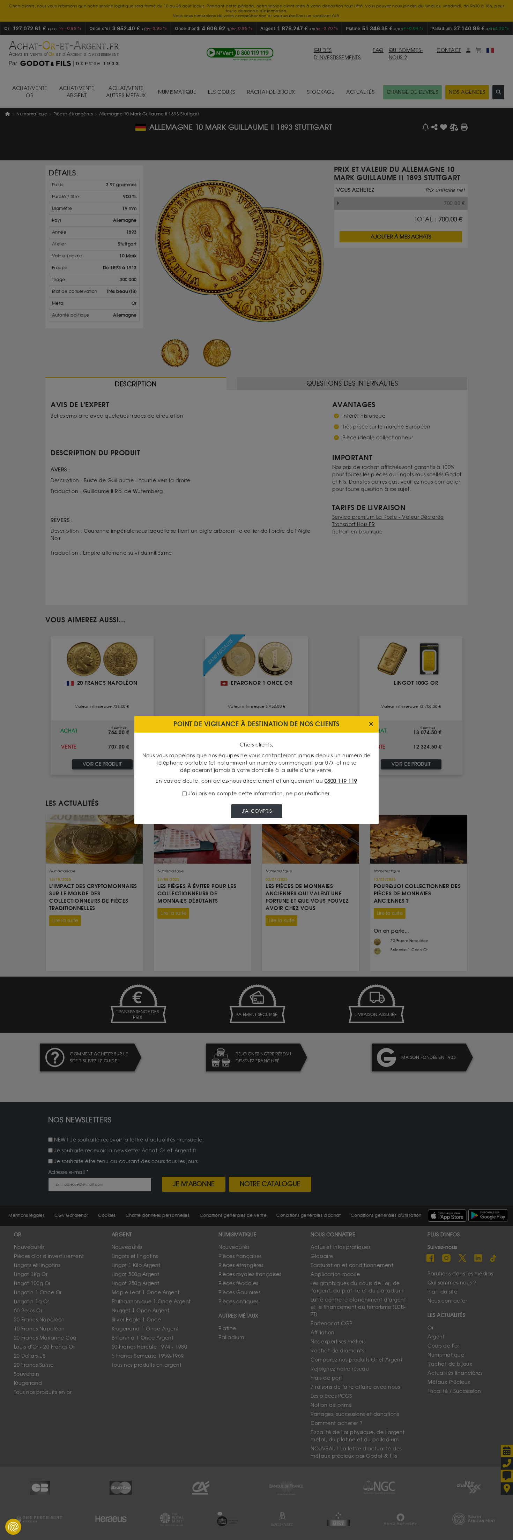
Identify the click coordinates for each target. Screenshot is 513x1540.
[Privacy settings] (13, 1527)
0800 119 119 (341, 781)
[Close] (371, 724)
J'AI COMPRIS (257, 811)
